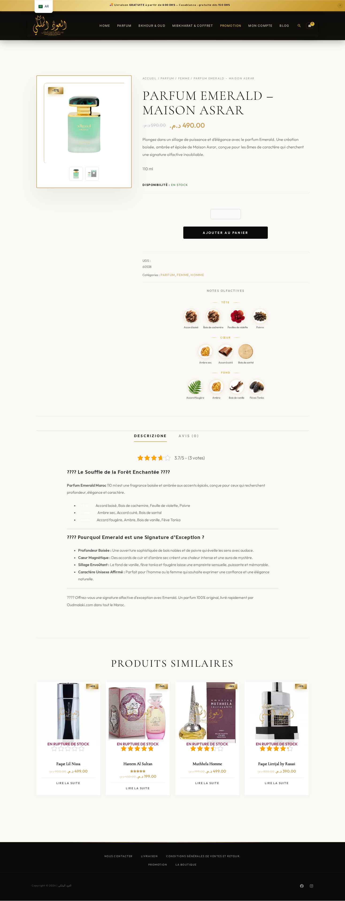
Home (105, 25)
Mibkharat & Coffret (192, 25)
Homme (197, 275)
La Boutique (186, 864)
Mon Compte (260, 25)
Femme (184, 78)
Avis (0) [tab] (189, 436)
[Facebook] (302, 886)
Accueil (149, 78)
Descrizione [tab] (150, 436)
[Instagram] (311, 886)
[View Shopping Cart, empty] (309, 25)
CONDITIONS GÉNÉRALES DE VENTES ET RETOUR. (203, 856)
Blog (284, 25)
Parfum (124, 25)
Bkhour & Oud (151, 25)
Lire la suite (68, 783)
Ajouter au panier (225, 233)
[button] (299, 25)
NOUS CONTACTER (118, 856)
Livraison (149, 856)
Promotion (231, 25)
